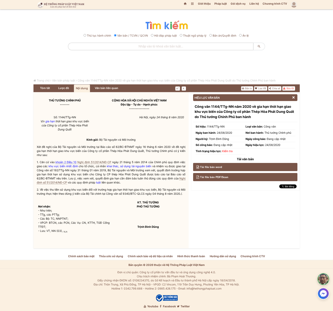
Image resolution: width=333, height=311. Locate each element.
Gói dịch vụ (238, 3)
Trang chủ (43, 80)
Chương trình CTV (275, 3)
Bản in (248, 88)
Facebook (169, 306)
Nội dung (82, 88)
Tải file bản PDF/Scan (214, 177)
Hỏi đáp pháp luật (165, 35)
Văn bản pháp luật (63, 80)
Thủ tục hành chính (99, 35)
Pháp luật (220, 3)
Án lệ (245, 35)
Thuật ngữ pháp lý (194, 35)
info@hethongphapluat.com (204, 288)
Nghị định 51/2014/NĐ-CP (94, 162)
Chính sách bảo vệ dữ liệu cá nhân (150, 256)
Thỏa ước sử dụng (111, 256)
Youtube (152, 306)
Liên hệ (254, 3)
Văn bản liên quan (106, 88)
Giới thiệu (204, 3)
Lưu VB (262, 88)
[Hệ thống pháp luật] (60, 4)
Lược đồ (63, 88)
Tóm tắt (45, 88)
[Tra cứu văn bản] (166, 25)
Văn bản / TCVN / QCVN (132, 35)
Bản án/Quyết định (224, 35)
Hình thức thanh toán (191, 256)
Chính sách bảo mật (81, 256)
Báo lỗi (290, 88)
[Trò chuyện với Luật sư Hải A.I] (323, 279)
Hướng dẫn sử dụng (223, 256)
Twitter (185, 306)
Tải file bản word (211, 167)
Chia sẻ (275, 88)
